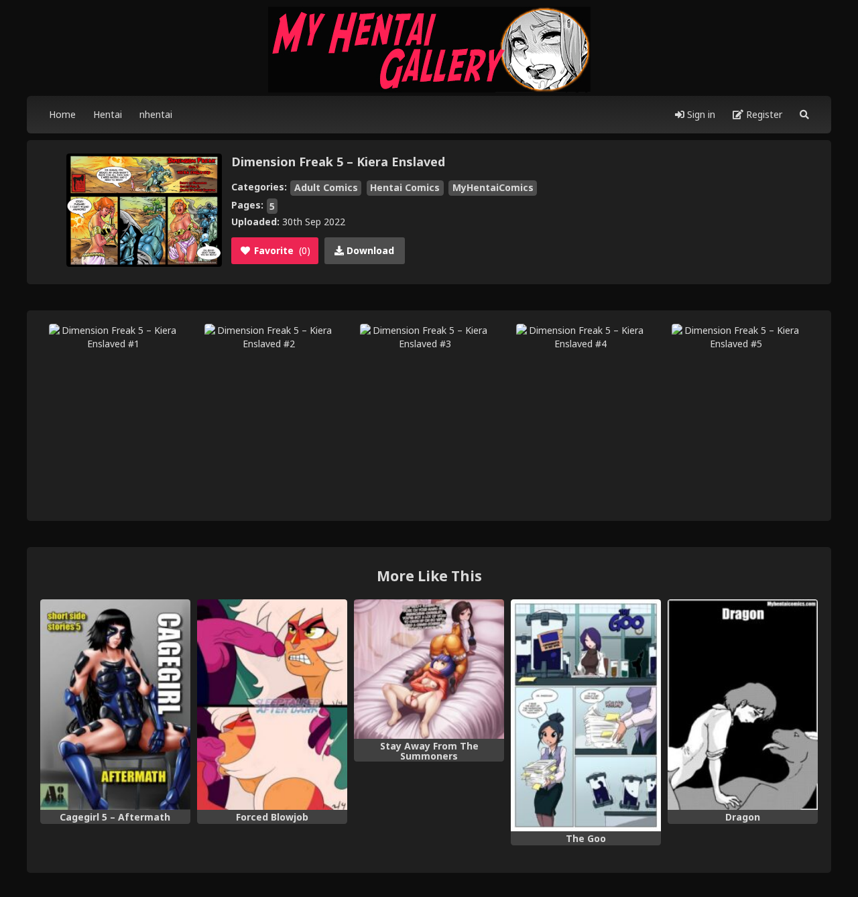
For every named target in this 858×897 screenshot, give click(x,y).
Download (369, 250)
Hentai (107, 114)
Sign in (699, 114)
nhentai (155, 114)
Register (762, 114)
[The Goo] (586, 715)
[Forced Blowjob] (272, 704)
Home (62, 114)
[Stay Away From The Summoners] (429, 669)
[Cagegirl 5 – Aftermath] (115, 704)
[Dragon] (743, 704)
